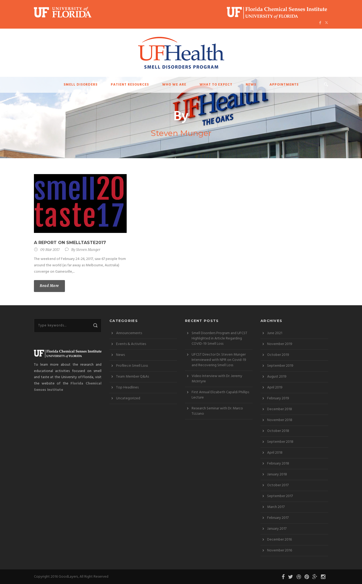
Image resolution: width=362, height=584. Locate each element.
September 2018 (280, 442)
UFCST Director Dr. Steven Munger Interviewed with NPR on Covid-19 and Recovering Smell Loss (219, 360)
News (251, 84)
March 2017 (276, 507)
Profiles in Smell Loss (132, 366)
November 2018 (279, 420)
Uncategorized (128, 398)
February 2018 (278, 464)
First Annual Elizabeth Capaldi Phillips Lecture (220, 395)
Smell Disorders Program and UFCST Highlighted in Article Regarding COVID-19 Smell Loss (219, 338)
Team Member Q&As (132, 377)
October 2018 (278, 431)
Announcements (129, 333)
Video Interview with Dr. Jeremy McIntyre (217, 378)
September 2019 (280, 366)
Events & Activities (131, 344)
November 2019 (279, 344)
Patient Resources (130, 84)
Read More (49, 286)
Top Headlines (127, 387)
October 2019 (278, 355)
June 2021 (274, 333)
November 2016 (279, 550)
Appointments (284, 84)
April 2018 (274, 453)
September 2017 (280, 496)
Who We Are (174, 84)
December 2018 (279, 409)
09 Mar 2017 (50, 249)
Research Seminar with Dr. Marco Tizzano (217, 411)
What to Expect (216, 84)
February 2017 (278, 518)
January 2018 (277, 474)
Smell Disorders (81, 84)
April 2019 (274, 387)
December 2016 (279, 540)
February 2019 (278, 398)
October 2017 (278, 485)
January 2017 (276, 529)
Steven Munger (88, 249)
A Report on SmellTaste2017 (70, 242)
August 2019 (276, 377)
